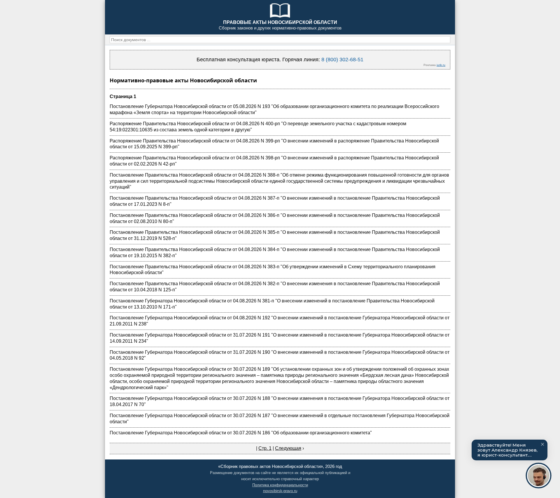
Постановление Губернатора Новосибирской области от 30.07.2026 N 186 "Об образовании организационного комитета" (241, 432)
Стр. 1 (265, 448)
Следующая (288, 448)
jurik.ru (441, 65)
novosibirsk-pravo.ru (280, 491)
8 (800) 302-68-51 (342, 59)
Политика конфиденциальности (280, 485)
